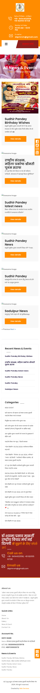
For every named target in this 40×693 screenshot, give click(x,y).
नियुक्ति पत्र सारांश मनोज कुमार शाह (15, 421)
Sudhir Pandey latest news (11, 664)
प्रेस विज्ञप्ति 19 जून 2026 (12, 521)
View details (15, 139)
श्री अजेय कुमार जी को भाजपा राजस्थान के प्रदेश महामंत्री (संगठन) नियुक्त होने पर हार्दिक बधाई (19, 427)
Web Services (24, 688)
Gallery (4, 621)
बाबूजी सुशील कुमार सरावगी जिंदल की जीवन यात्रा (19, 497)
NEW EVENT (9, 408)
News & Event (7, 624)
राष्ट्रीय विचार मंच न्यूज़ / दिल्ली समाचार (16, 442)
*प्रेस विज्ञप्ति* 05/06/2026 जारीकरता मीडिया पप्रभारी (19, 448)
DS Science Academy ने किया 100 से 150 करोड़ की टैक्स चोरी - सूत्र (18, 514)
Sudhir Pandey (7, 670)
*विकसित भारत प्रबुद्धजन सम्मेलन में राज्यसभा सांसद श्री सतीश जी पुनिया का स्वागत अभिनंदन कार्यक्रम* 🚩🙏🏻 (19, 505)
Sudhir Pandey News (9, 667)
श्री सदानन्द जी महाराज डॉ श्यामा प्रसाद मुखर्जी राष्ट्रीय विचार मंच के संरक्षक (18, 414)
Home (10, 72)
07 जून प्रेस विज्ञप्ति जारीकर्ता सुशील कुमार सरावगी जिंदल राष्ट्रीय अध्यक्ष (19, 466)
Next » (13, 329)
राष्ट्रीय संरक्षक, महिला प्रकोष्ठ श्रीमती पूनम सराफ (16, 661)
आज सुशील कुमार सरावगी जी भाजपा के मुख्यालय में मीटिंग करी (19, 435)
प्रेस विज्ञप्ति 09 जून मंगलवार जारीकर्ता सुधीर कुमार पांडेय (19, 485)
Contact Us (6, 627)
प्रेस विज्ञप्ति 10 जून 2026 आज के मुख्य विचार (18, 492)
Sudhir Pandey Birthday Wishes (13, 658)
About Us (5, 618)
